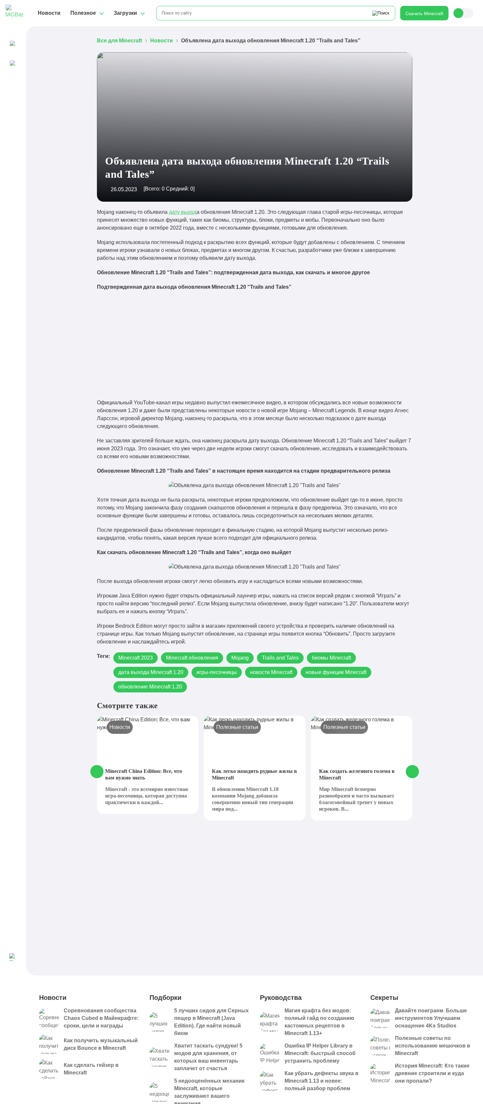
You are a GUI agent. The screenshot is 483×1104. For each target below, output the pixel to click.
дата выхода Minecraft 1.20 (150, 672)
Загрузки (125, 13)
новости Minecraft (271, 672)
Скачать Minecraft (424, 13)
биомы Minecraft (331, 658)
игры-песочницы (216, 672)
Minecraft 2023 (135, 658)
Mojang (240, 658)
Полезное (83, 13)
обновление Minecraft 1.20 (150, 686)
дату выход (182, 212)
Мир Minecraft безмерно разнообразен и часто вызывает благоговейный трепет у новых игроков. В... (356, 799)
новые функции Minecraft (336, 672)
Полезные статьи (237, 727)
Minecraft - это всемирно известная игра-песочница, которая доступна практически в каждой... (146, 795)
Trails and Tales (280, 658)
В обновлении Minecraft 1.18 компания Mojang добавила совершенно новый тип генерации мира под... (252, 799)
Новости (49, 13)
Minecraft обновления (192, 658)
